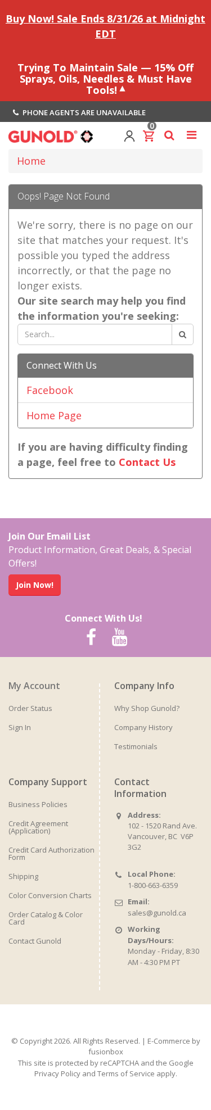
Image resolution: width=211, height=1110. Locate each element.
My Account (34, 685)
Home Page (54, 415)
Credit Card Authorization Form (51, 853)
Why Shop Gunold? (146, 708)
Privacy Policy (57, 1073)
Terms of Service (126, 1073)
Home (31, 160)
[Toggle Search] (169, 135)
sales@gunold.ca (157, 913)
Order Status (30, 708)
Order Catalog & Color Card (45, 918)
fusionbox (105, 1051)
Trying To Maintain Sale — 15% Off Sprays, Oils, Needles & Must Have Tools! (105, 78)
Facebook (49, 390)
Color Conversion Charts (50, 895)
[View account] (129, 135)
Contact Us (147, 462)
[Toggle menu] (191, 135)
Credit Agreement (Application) (38, 827)
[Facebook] (91, 637)
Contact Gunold (34, 941)
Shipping (23, 876)
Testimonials (136, 746)
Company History (143, 727)
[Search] (183, 334)
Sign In (19, 727)
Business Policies (38, 804)
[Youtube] (120, 637)
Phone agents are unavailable (83, 112)
